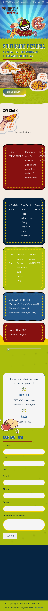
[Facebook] (39, 2)
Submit (10, 536)
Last (5, 469)
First (5, 457)
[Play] (24, 75)
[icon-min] (10, 10)
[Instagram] (43, 2)
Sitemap (39, 608)
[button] (44, 9)
